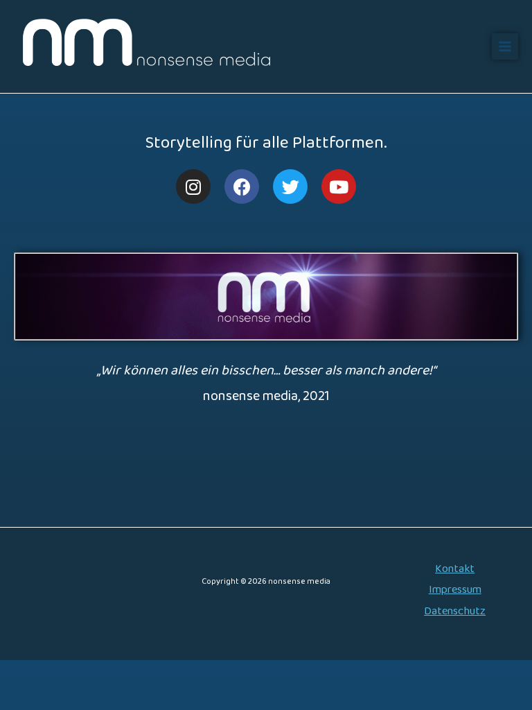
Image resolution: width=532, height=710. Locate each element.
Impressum (455, 589)
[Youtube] (338, 186)
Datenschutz (455, 611)
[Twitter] (290, 186)
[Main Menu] (505, 46)
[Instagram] (193, 186)
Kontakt (455, 569)
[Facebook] (241, 186)
